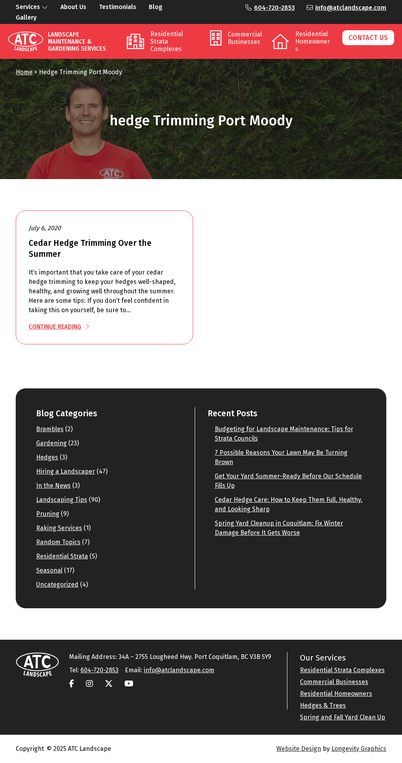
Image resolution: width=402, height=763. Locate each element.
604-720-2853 (274, 7)
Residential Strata (62, 556)
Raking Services (59, 528)
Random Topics (58, 542)
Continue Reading (55, 326)
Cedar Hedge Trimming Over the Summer (90, 248)
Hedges (47, 457)
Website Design (298, 748)
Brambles (50, 429)
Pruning (47, 514)
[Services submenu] (45, 7)
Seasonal (49, 570)
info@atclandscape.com (350, 7)
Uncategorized (57, 584)
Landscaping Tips (61, 499)
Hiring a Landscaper (65, 471)
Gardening (51, 443)
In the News (53, 485)
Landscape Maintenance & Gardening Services (77, 41)
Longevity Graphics (358, 748)
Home (24, 72)
